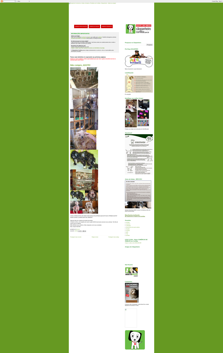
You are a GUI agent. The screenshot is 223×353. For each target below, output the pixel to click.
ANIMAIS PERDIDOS (107, 26)
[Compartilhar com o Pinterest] (85, 231)
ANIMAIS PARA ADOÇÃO (81, 26)
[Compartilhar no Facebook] (83, 231)
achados (73, 38)
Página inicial (95, 237)
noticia (76, 231)
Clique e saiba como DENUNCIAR (133, 242)
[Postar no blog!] (80, 231)
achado (128, 222)
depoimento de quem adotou (133, 227)
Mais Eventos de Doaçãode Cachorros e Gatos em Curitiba (135, 215)
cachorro (128, 224)
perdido (128, 235)
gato (127, 232)
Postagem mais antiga (113, 237)
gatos (89, 37)
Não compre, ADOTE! (80, 65)
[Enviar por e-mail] (79, 231)
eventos (128, 230)
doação (128, 228)
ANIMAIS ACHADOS (94, 26)
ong (127, 233)
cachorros (84, 37)
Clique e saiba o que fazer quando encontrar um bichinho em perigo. (88, 47)
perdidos (78, 38)
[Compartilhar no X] (82, 231)
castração (128, 225)
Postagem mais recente (75, 237)
